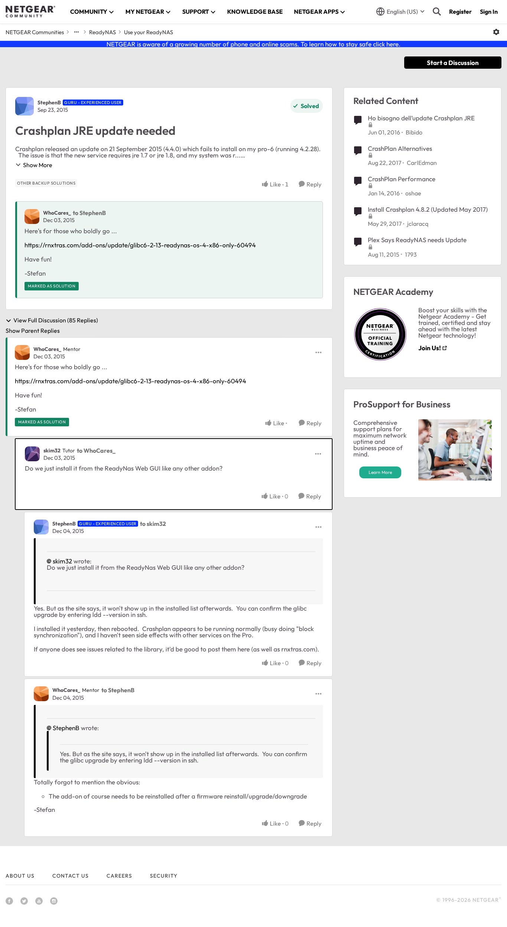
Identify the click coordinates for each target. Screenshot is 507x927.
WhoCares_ (57, 212)
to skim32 (153, 524)
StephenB (49, 102)
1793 (411, 254)
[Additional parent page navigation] (76, 32)
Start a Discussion (453, 62)
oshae (413, 193)
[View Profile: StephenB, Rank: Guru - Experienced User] (24, 106)
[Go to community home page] (30, 11)
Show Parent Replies (33, 331)
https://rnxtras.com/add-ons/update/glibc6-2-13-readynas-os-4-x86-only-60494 (140, 245)
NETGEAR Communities (35, 32)
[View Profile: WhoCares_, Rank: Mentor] (22, 352)
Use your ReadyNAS (148, 32)
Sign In (489, 11)
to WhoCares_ (96, 450)
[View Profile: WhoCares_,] (31, 216)
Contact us (70, 875)
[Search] (436, 11)
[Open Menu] (496, 32)
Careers (119, 875)
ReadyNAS (102, 32)
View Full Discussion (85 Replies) (55, 320)
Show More (37, 165)
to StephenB (89, 213)
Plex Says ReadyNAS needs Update (417, 240)
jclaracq (417, 224)
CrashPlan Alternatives (400, 148)
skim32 (51, 450)
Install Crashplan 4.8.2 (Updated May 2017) (428, 209)
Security (163, 875)
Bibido (414, 132)
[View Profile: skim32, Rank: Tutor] (32, 453)
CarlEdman (422, 163)
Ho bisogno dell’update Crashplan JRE (421, 118)
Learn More (380, 472)
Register (460, 11)
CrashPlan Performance (401, 179)
